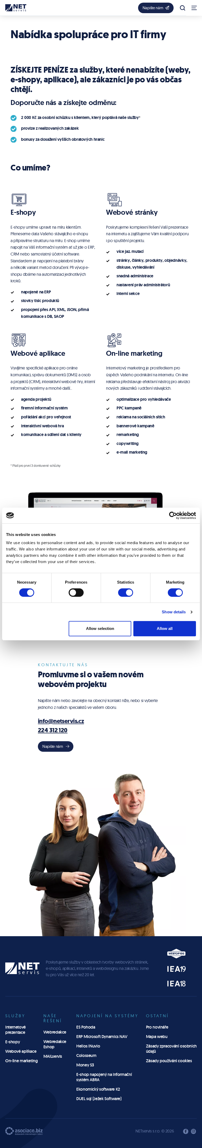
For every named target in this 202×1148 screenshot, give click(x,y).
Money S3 (85, 1065)
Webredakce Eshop (54, 1044)
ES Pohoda (85, 1027)
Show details (174, 612)
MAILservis (52, 1056)
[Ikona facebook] (185, 1131)
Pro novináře (157, 1027)
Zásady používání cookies (169, 1061)
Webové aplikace (20, 1051)
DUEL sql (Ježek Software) (99, 1098)
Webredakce (54, 1032)
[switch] (76, 592)
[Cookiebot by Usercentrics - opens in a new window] (173, 515)
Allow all (165, 628)
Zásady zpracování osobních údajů (171, 1048)
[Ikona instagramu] (193, 1131)
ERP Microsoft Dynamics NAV (101, 1036)
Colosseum (86, 1055)
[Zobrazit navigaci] (194, 8)
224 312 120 (53, 730)
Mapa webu (157, 1036)
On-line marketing (21, 1061)
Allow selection (100, 628)
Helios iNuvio (88, 1046)
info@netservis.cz (61, 721)
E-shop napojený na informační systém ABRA (104, 1077)
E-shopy (12, 1042)
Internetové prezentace (15, 1029)
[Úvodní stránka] (15, 7)
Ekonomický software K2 (98, 1089)
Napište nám (153, 7)
